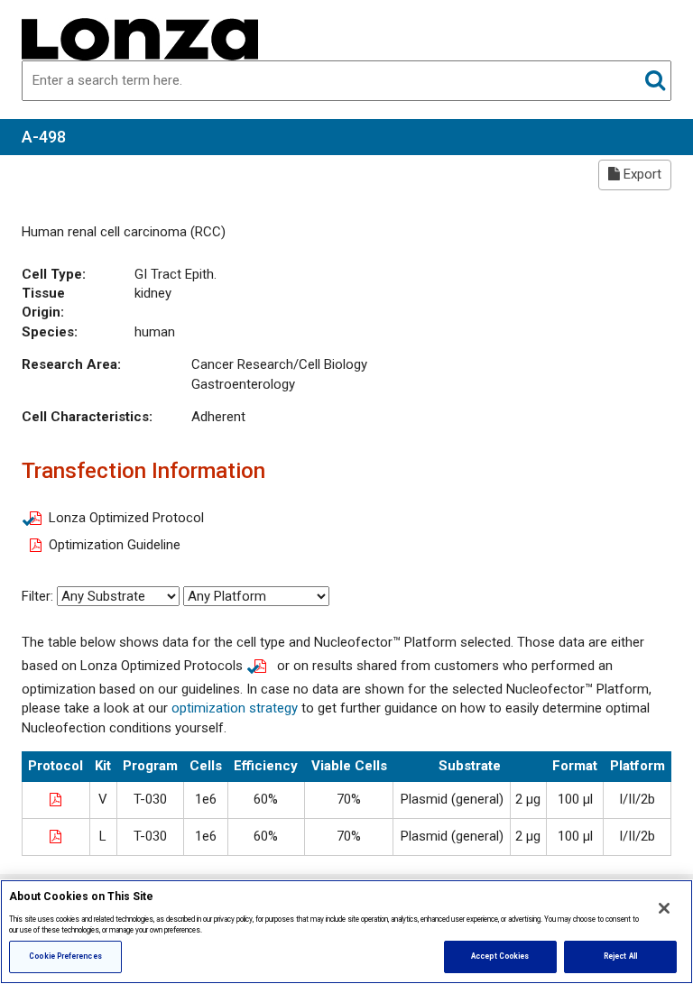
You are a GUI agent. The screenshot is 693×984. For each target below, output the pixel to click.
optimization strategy (234, 708)
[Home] (140, 38)
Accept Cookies (500, 956)
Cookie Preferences (65, 956)
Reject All (620, 956)
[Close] (664, 908)
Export (640, 174)
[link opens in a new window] (55, 798)
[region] (346, 931)
